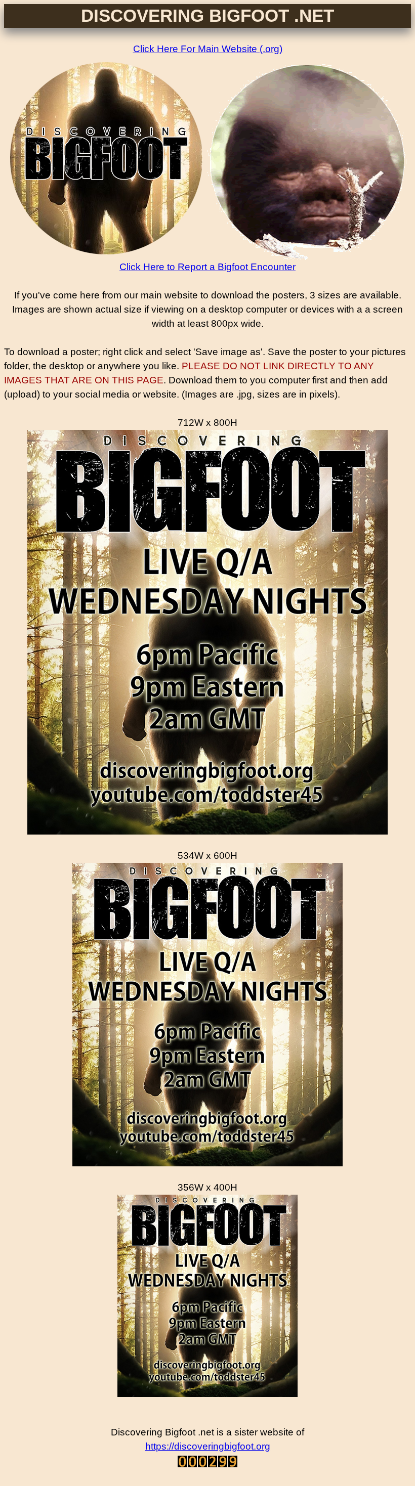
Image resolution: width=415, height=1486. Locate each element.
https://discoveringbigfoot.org (207, 1446)
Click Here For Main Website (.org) (207, 48)
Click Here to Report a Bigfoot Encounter (207, 266)
